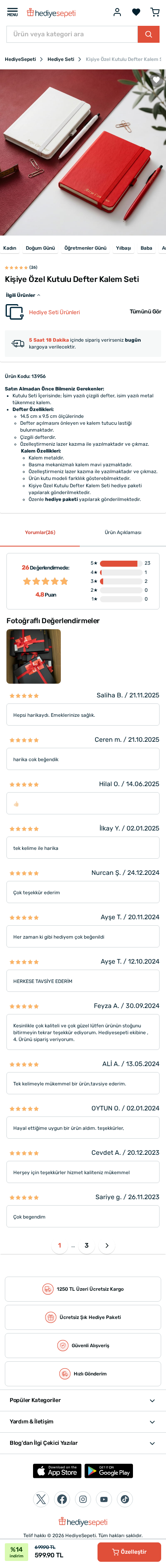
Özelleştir (134, 1551)
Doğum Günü (40, 248)
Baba (146, 248)
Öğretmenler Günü (85, 248)
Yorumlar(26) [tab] (40, 532)
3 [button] (87, 1245)
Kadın (9, 248)
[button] (106, 1245)
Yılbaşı (123, 248)
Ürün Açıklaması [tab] (123, 532)
